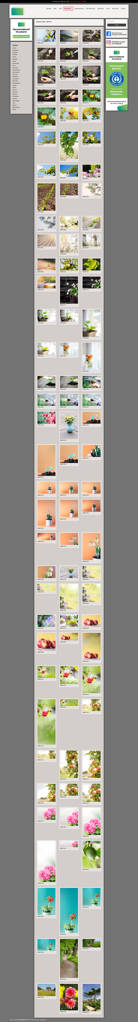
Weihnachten (16, 107)
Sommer (14, 98)
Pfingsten (15, 92)
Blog (55, 8)
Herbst (14, 61)
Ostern (14, 87)
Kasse (108, 8)
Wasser (14, 105)
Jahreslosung (16, 70)
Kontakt (123, 8)
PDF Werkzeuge (90, 8)
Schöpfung (15, 96)
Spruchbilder (15, 101)
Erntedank (15, 50)
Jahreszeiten (15, 72)
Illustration (15, 68)
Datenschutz (35, 1019)
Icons (13, 65)
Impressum (43, 1019)
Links (60, 8)
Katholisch (15, 76)
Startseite (48, 8)
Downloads (67, 8)
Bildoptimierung (79, 8)
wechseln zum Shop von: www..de (69, 1)
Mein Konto (115, 8)
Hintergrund (15, 63)
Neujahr (14, 85)
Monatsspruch (16, 83)
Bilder (43, 21)
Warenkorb (101, 8)
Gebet (14, 57)
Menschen (15, 81)
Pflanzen (14, 94)
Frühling (14, 54)
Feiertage (15, 52)
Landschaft (15, 79)
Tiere (13, 103)
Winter (14, 109)
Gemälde (14, 59)
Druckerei (24, 1019)
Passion (14, 89)
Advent (14, 48)
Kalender (14, 74)
